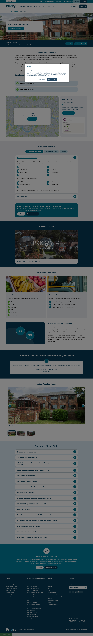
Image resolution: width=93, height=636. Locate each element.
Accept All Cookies (52, 79)
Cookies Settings (41, 79)
